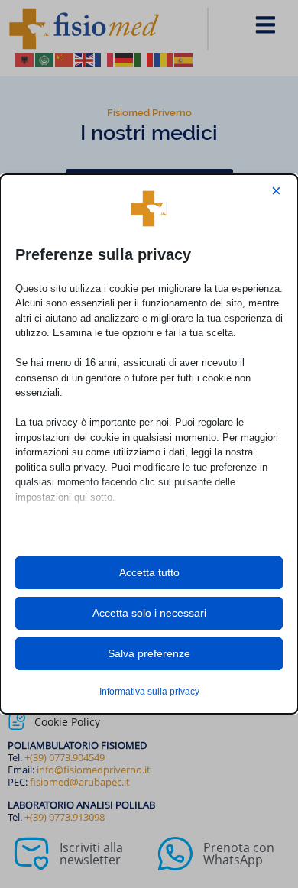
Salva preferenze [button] (149, 653)
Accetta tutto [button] (149, 572)
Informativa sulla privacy (149, 691)
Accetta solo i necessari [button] (149, 613)
